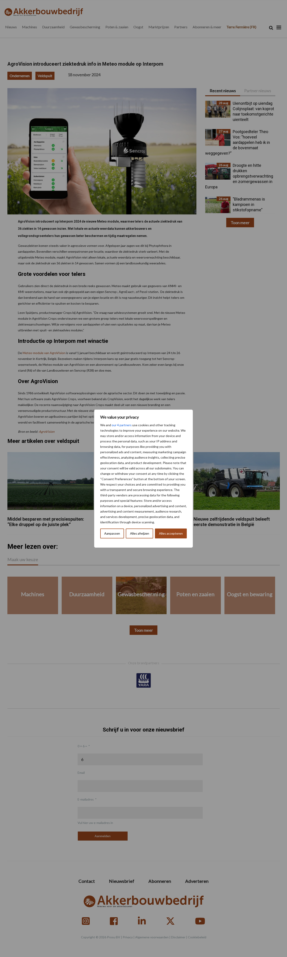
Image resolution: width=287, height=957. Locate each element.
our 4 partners (122, 425)
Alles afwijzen (139, 533)
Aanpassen (112, 533)
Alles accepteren (171, 533)
